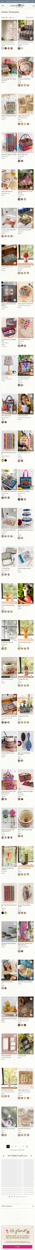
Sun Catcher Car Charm (8, 1128)
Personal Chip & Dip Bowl (25, 981)
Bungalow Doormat (23, 1018)
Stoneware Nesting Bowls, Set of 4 (9, 944)
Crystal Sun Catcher (7, 642)
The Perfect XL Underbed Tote (8, 340)
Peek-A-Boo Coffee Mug (25, 829)
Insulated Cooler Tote (24, 377)
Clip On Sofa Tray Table (24, 230)
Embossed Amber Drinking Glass (9, 1019)
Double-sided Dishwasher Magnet (8, 304)
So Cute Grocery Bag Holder (24, 906)
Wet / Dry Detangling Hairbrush (24, 753)
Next (27, 1146)
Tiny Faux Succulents (7, 679)
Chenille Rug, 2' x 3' (7, 266)
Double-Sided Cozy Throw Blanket (25, 192)
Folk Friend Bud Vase (7, 1090)
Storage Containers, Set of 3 (25, 531)
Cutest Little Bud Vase (24, 266)
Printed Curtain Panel (7, 42)
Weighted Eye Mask (7, 981)
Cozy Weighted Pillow (24, 339)
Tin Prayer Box (5, 568)
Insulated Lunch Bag (23, 491)
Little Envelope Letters (24, 568)
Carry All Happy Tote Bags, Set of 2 (25, 792)
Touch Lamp (4, 377)
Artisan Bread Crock (7, 191)
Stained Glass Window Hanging (7, 869)
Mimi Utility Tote (22, 154)
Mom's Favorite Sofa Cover (25, 42)
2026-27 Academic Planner (9, 116)
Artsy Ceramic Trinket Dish (25, 303)
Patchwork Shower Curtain (9, 154)
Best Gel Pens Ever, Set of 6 (9, 453)
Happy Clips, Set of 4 (24, 116)
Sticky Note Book (6, 1055)
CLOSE (17, 1247)
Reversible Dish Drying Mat (9, 491)
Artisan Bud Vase (22, 415)
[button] (3, 1155)
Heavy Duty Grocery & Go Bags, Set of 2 (8, 792)
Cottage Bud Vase (23, 679)
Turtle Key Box (22, 1055)
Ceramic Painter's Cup (7, 753)
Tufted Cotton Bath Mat (8, 230)
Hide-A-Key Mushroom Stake (24, 606)
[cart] (33, 6)
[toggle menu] (3, 6)
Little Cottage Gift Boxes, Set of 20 (8, 79)
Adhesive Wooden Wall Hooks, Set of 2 (7, 830)
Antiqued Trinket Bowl (24, 79)
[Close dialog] (32, 1227)
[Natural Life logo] (17, 6)
